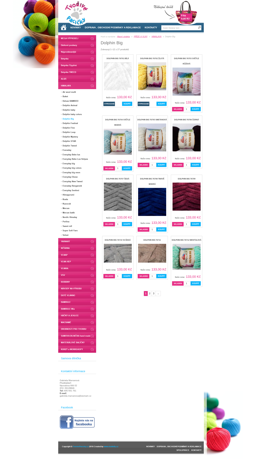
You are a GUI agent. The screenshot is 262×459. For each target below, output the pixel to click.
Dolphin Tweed (70, 145)
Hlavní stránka (123, 37)
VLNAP (64, 255)
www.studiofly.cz (111, 446)
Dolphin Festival (70, 123)
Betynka (64, 58)
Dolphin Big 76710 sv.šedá (118, 240)
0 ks (183, 15)
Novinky (75, 27)
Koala (65, 199)
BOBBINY (65, 282)
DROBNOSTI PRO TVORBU (73, 329)
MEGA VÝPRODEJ (69, 38)
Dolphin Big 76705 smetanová (152, 120)
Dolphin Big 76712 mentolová (186, 240)
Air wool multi (69, 92)
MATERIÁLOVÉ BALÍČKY (73, 342)
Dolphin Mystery (70, 136)
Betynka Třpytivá (69, 65)
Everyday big (69, 163)
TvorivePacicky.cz (81, 446)
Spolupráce (182, 450)
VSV (63, 275)
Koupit (195, 109)
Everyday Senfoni (71, 190)
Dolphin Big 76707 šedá (117, 179)
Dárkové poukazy (69, 45)
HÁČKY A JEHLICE (70, 315)
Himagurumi (68, 195)
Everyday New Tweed (72, 181)
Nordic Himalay (70, 217)
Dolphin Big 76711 (152, 240)
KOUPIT (127, 104)
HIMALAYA (66, 85)
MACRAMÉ (66, 322)
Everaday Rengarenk (72, 186)
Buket (65, 96)
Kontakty (151, 27)
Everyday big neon (71, 172)
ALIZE (64, 79)
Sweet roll (67, 226)
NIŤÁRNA (65, 248)
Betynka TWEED (68, 72)
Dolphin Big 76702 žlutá (152, 58)
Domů (64, 27)
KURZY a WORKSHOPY (72, 349)
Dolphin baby (69, 110)
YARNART (65, 241)
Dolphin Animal (70, 105)
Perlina (66, 221)
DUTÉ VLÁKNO (68, 295)
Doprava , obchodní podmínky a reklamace (113, 27)
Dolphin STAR (69, 141)
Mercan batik (69, 212)
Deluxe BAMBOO (70, 101)
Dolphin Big (68, 119)
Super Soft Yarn (70, 230)
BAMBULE (66, 302)
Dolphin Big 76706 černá (186, 120)
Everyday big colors (72, 168)
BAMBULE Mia (68, 309)
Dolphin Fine (69, 128)
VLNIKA (64, 268)
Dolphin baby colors (72, 114)
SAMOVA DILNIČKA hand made (75, 336)
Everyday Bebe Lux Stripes (75, 159)
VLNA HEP (66, 261)
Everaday (67, 150)
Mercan (66, 208)
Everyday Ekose (70, 177)
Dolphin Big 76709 (186, 179)
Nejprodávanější (68, 52)
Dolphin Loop (69, 132)
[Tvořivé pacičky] (78, 25)
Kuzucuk (67, 203)
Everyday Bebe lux (71, 154)
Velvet (65, 235)
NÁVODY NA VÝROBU (71, 288)
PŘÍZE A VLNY (141, 37)
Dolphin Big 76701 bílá (118, 58)
